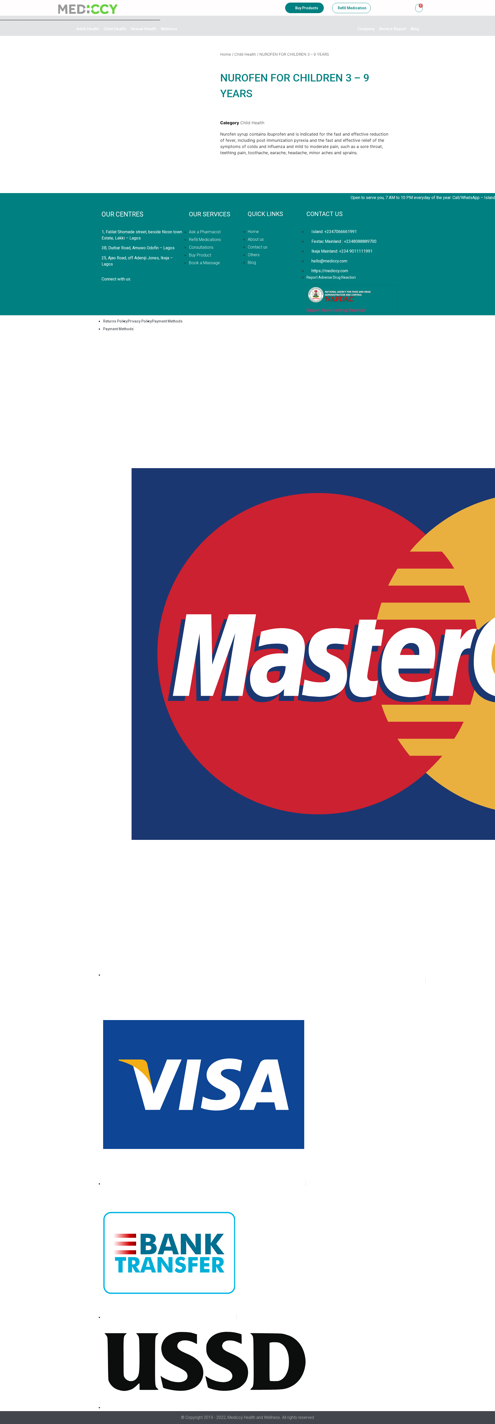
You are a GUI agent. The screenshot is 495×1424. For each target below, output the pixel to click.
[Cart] (419, 8)
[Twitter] (108, 290)
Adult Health (87, 29)
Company (365, 29)
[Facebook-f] (128, 290)
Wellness (169, 29)
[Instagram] (148, 290)
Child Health (115, 29)
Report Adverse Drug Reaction (336, 310)
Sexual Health (143, 29)
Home (225, 54)
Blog (415, 29)
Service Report (392, 29)
